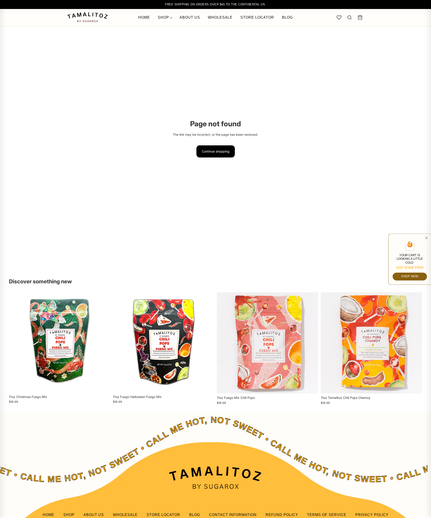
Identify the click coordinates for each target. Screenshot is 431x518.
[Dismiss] (426, 238)
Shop (163, 17)
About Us (190, 17)
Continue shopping (215, 151)
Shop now (409, 276)
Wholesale (220, 17)
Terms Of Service (326, 515)
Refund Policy (282, 515)
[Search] (349, 17)
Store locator (257, 17)
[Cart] (360, 17)
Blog (287, 17)
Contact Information (233, 515)
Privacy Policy (372, 515)
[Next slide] (311, 343)
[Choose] (311, 387)
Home (144, 17)
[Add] (103, 386)
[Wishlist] (339, 17)
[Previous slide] (223, 343)
